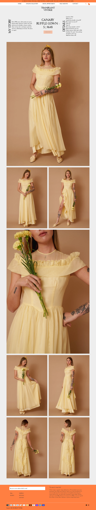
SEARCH (12, 495)
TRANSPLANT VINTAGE (17, 508)
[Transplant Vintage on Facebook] (86, 505)
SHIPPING (21, 493)
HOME (19, 3)
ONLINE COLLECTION (32, 3)
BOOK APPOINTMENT (49, 3)
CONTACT (75, 3)
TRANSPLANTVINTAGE (48, 9)
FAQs (11, 493)
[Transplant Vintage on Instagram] (88, 505)
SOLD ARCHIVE (64, 3)
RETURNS (21, 495)
